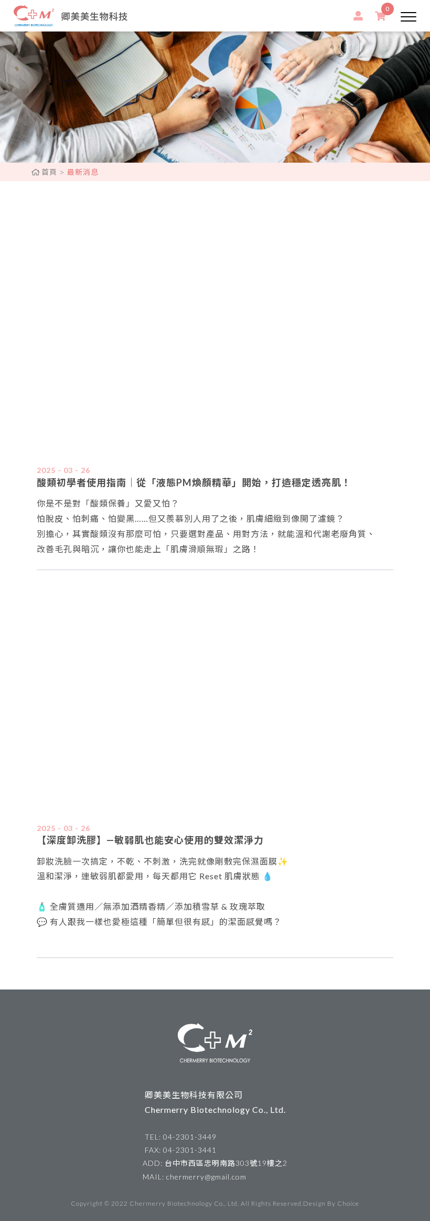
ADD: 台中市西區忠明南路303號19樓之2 (215, 1163)
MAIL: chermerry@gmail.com (194, 1176)
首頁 (49, 171)
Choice (348, 1203)
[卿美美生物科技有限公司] (70, 16)
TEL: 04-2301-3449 (181, 1136)
